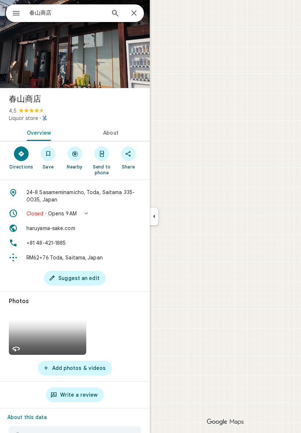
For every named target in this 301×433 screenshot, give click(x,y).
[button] (75, 213)
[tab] (37, 132)
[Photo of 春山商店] (75, 44)
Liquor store (23, 118)
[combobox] (67, 12)
